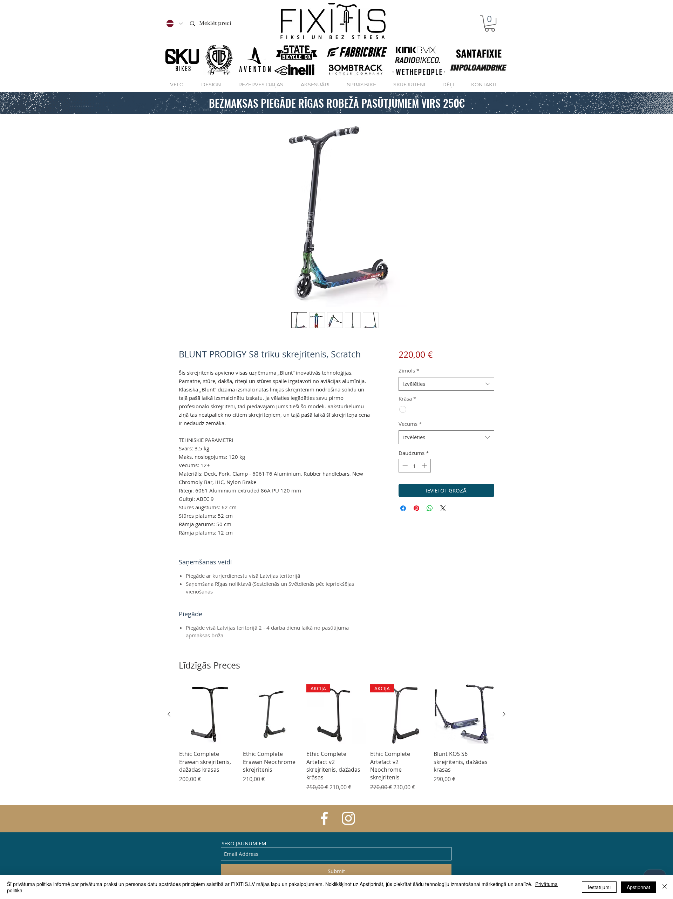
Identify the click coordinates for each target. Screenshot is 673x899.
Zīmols (409, 370)
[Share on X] (443, 508)
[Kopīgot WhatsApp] (430, 508)
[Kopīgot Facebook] (403, 508)
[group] (336, 742)
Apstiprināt (638, 887)
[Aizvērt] (664, 887)
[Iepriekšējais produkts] (169, 714)
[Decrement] (404, 465)
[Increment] (425, 465)
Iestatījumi (599, 887)
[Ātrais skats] (209, 714)
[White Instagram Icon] (348, 818)
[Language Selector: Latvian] (174, 23)
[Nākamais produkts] (504, 714)
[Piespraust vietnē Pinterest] (416, 508)
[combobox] (446, 384)
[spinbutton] (414, 465)
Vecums (410, 423)
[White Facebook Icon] (324, 818)
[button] (489, 23)
